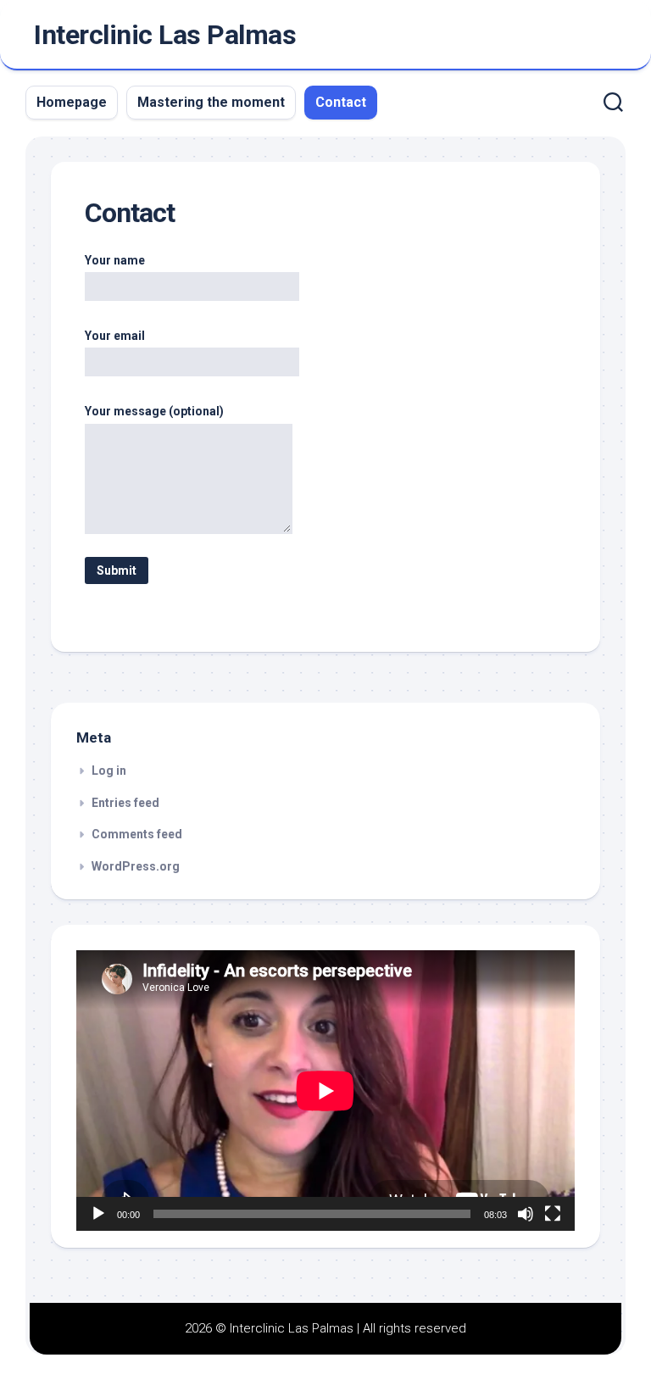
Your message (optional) (154, 411)
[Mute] (525, 1213)
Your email (115, 335)
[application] (325, 1090)
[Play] (98, 1213)
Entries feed (125, 803)
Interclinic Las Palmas (165, 35)
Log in (109, 770)
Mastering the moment (211, 102)
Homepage (71, 102)
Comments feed (137, 834)
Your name (115, 260)
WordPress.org (136, 866)
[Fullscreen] (552, 1213)
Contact (340, 102)
